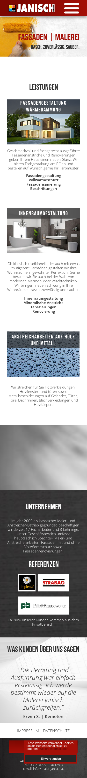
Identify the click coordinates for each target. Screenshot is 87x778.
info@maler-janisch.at (48, 768)
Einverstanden (51, 758)
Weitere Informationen (53, 748)
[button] (43, 9)
